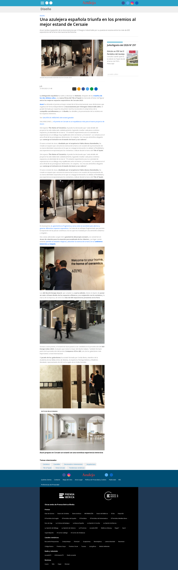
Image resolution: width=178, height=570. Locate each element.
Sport (124, 528)
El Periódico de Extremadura (99, 518)
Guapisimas (87, 541)
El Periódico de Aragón (52, 518)
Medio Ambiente (104, 546)
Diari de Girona (49, 513)
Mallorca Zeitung (106, 528)
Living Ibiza (92, 546)
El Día (113, 513)
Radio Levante (71, 555)
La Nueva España (78, 523)
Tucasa (83, 546)
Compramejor (66, 541)
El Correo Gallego (62, 533)
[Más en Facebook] (64, 475)
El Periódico (83, 518)
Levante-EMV (94, 528)
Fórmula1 (77, 541)
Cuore (47, 564)
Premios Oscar (73, 546)
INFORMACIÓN (88, 513)
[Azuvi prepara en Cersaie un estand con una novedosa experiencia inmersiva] (72, 432)
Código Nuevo (49, 546)
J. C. (41, 86)
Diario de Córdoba (63, 513)
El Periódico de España (69, 518)
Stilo (53, 564)
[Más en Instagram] (69, 475)
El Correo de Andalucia (78, 533)
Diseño (42, 16)
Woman (67, 564)
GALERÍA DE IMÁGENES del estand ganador (58, 117)
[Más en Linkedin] (111, 475)
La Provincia (82, 528)
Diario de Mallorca (102, 513)
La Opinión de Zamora (69, 528)
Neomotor (121, 541)
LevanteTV (48, 555)
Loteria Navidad (110, 541)
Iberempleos (98, 541)
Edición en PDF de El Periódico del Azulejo (116, 52)
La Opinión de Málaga (51, 528)
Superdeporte (49, 533)
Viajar (59, 564)
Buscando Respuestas (52, 541)
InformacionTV (59, 555)
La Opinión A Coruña (93, 523)
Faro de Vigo (48, 523)
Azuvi (42, 104)
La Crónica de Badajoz (63, 523)
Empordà (121, 513)
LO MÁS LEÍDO (113, 74)
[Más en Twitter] (106, 475)
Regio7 (117, 528)
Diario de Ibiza (76, 513)
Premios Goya (61, 546)
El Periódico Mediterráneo (119, 518)
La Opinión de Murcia (109, 523)
